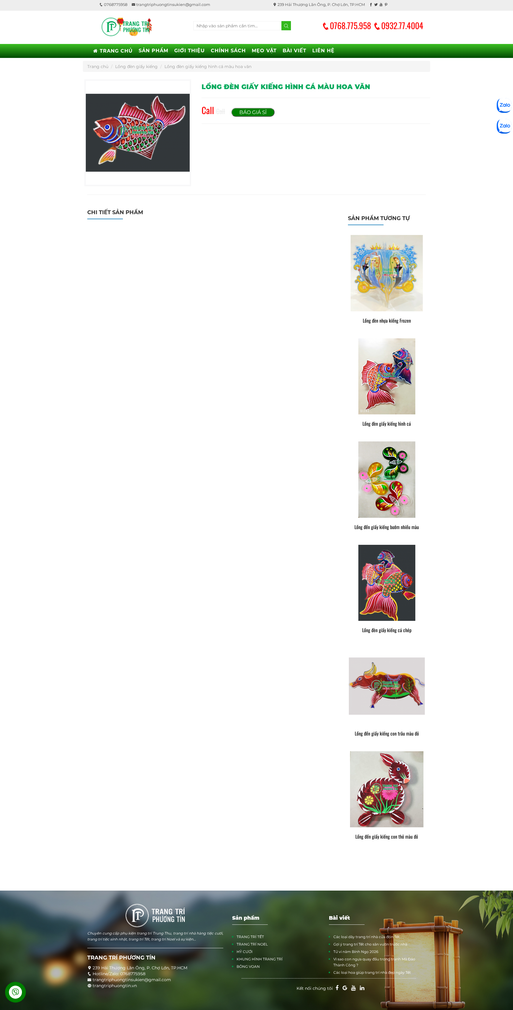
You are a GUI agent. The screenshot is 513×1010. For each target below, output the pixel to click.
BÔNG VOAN (248, 966)
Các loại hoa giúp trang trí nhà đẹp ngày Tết (372, 972)
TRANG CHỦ (115, 51)
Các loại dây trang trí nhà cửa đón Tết (366, 937)
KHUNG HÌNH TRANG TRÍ (260, 959)
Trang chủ (97, 66)
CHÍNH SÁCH (228, 50)
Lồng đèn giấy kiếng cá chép (386, 630)
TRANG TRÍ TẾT (250, 937)
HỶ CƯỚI (245, 951)
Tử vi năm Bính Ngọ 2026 (355, 951)
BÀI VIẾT (294, 50)
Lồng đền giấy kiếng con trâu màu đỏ (387, 733)
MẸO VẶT (264, 50)
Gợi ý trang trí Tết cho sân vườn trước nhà (370, 944)
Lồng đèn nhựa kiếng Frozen (387, 320)
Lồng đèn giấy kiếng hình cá (386, 423)
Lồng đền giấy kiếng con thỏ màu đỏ (386, 836)
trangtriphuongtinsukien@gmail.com (172, 4)
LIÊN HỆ (323, 50)
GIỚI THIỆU (189, 50)
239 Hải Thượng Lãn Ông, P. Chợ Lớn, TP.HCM (321, 4)
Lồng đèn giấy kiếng (136, 66)
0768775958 (115, 4)
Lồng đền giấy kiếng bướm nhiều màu (386, 527)
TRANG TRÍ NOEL (252, 944)
